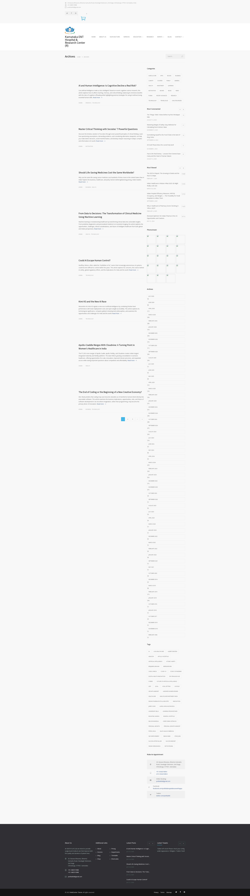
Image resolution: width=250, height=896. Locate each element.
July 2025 (151, 364)
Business (88, 187)
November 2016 (153, 629)
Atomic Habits (170, 661)
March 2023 (152, 524)
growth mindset (154, 691)
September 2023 (153, 499)
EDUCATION (137, 37)
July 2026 (151, 296)
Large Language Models (167, 706)
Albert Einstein (172, 651)
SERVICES (127, 37)
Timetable (114, 855)
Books (169, 76)
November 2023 (153, 487)
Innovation (176, 701)
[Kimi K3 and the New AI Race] (111, 290)
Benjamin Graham (154, 666)
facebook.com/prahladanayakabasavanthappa (167, 788)
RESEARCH (150, 37)
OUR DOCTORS (115, 37)
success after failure (155, 741)
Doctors (100, 852)
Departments (115, 852)
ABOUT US (102, 37)
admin (80, 103)
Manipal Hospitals (169, 716)
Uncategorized (177, 100)
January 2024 (153, 475)
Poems (150, 95)
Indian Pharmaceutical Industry (159, 701)
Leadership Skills (154, 711)
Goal (156, 686)
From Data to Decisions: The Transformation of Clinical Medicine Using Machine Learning (138, 872)
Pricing (113, 849)
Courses (159, 80)
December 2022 (153, 536)
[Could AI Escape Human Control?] (111, 249)
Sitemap (169, 892)
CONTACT (178, 37)
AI (149, 651)
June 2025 (151, 370)
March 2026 (152, 315)
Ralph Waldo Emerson (167, 731)
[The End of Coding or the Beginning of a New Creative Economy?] (111, 381)
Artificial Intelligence (155, 661)
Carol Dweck (153, 671)
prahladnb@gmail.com (74, 7)
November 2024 (153, 413)
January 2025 (153, 401)
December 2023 (153, 481)
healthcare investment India (169, 696)
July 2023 (151, 512)
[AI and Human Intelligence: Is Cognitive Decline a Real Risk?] (111, 74)
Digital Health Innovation (157, 676)
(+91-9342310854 (161, 774)
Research (88, 103)
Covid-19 (163, 671)
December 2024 (153, 407)
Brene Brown (167, 666)
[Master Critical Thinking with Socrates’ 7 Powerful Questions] (111, 118)
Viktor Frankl (169, 746)
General (177, 80)
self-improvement (154, 736)
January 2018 (153, 610)
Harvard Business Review (170, 691)
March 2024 (152, 462)
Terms (162, 892)
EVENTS (159, 37)
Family (168, 80)
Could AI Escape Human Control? (94, 260)
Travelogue (164, 100)
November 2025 (153, 339)
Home (78, 57)
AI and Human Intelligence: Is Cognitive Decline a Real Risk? (107, 85)
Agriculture (152, 76)
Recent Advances (161, 95)
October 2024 (153, 419)
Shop (99, 859)
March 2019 (152, 585)
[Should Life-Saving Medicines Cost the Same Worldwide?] (111, 161)
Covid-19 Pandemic (176, 671)
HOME (93, 37)
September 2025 (153, 351)
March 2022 (152, 542)
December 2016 (153, 622)
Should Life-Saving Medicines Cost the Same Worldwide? (106, 172)
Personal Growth (154, 726)
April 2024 (152, 456)
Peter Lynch (152, 731)
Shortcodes (115, 859)
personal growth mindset (172, 726)
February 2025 (153, 395)
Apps (161, 76)
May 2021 (151, 567)
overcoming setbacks (169, 721)
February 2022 (153, 548)
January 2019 (153, 598)
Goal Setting (166, 686)
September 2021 (153, 561)
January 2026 (153, 327)
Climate (151, 80)
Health (94, 187)
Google (177, 686)
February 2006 (153, 635)
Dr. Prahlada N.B (174, 676)
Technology (96, 103)
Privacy (156, 892)
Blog (98, 855)
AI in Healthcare (159, 651)
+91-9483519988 (72, 5)
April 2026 (152, 308)
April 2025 (152, 382)
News (177, 90)
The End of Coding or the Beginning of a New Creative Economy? (110, 392)
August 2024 (152, 432)
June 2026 (151, 302)
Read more (96, 97)
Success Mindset (171, 741)
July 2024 (151, 438)
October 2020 (153, 573)
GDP (150, 686)
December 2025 (153, 333)
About (99, 849)
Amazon (151, 656)
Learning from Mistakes (170, 711)
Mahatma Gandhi (154, 716)
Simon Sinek (166, 736)
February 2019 (153, 592)
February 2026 (153, 321)
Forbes (151, 681)
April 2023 (152, 518)
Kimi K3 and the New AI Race (92, 301)
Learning (171, 85)
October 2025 (153, 345)
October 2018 (153, 604)
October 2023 (153, 493)
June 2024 (151, 444)
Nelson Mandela (154, 721)
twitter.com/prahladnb (163, 796)
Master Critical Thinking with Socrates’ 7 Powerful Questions (108, 129)
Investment (160, 85)
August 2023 (152, 505)
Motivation (89, 146)
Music (170, 90)
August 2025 (152, 358)
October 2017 (153, 616)
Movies (162, 90)
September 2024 (153, 425)
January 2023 (153, 530)
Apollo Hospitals (163, 656)
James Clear (152, 706)
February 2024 (153, 468)
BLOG (169, 37)
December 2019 (153, 579)
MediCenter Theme (76, 892)
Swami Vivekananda (154, 746)
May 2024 (151, 450)
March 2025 (152, 388)
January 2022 (153, 555)
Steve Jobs (178, 736)
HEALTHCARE (152, 696)
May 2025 (151, 376)
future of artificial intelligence (167, 681)
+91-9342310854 (161, 772)
